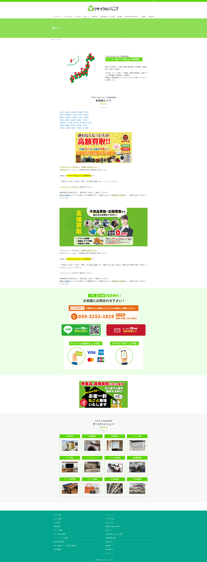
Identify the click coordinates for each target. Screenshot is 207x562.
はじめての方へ (109, 522)
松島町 (67, 125)
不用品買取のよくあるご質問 (113, 534)
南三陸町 (83, 123)
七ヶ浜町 (70, 123)
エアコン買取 (57, 518)
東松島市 (68, 115)
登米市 (86, 115)
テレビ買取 (57, 522)
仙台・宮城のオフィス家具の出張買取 (65, 545)
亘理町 (86, 117)
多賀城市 (74, 112)
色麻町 (73, 128)
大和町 (85, 120)
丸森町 (62, 125)
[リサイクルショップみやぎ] (103, 8)
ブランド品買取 (58, 530)
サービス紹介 (57, 515)
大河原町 (62, 123)
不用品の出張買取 (59, 541)
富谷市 (86, 112)
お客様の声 (108, 541)
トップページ (109, 515)
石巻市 (80, 115)
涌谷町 (76, 123)
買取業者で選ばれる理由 (112, 526)
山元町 (89, 123)
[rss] (154, 1)
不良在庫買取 (57, 549)
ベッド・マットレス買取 (61, 538)
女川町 (85, 125)
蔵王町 (73, 125)
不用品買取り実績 (110, 538)
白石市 (80, 117)
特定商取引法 (109, 549)
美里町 (79, 120)
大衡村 (79, 128)
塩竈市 (80, 112)
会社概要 (108, 545)
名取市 (67, 112)
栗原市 (62, 117)
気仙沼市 (68, 117)
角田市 (67, 120)
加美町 (73, 120)
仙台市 (62, 112)
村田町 (79, 125)
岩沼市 (62, 115)
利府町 (62, 120)
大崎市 (75, 115)
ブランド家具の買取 (59, 534)
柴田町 (75, 117)
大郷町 (67, 128)
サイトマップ (109, 553)
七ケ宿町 (86, 128)
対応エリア (108, 530)
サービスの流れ (109, 518)
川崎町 (62, 128)
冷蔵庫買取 (57, 526)
